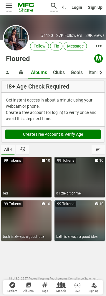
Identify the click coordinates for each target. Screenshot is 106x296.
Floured (18, 59)
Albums (39, 72)
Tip (56, 46)
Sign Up (95, 7)
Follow (40, 46)
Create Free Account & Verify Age (53, 134)
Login (77, 7)
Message (75, 46)
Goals (77, 72)
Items (95, 72)
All (8, 149)
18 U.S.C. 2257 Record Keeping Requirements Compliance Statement (53, 278)
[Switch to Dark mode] (64, 7)
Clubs (59, 72)
